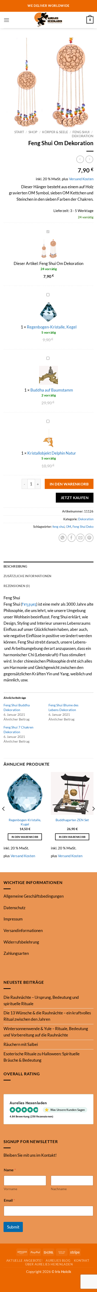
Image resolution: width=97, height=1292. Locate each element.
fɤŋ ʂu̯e (28, 604)
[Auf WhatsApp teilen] (63, 538)
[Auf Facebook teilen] (72, 538)
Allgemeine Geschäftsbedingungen (34, 896)
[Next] (93, 818)
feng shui (59, 526)
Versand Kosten (81, 179)
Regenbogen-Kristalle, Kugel (25, 822)
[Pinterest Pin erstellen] (89, 538)
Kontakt (82, 1260)
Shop (32, 132)
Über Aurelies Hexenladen (49, 1264)
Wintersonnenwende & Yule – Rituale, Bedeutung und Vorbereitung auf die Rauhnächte (46, 1031)
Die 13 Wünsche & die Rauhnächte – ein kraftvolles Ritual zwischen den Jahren (47, 1016)
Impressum (13, 918)
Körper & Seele (55, 132)
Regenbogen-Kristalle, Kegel (52, 326)
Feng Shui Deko (83, 526)
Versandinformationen (23, 930)
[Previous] (4, 818)
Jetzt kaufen (75, 497)
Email (9, 1200)
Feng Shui (81, 132)
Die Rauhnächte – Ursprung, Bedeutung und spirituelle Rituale (41, 1000)
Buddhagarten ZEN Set (72, 820)
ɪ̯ (35, 604)
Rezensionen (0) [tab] (17, 586)
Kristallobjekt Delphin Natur (51, 453)
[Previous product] (89, 159)
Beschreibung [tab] (15, 566)
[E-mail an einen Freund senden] (80, 538)
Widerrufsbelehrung (21, 942)
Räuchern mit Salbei (21, 1044)
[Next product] (80, 159)
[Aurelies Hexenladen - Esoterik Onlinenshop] (48, 20)
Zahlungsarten (16, 953)
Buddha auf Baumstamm (51, 390)
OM (68, 526)
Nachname (59, 1189)
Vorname (10, 1189)
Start (19, 132)
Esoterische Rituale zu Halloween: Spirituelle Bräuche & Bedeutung (42, 1057)
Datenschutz (14, 907)
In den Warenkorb (69, 484)
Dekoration (82, 136)
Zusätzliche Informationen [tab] (28, 576)
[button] (7, 20)
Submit (13, 1226)
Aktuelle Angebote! (24, 1260)
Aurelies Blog (58, 1260)
